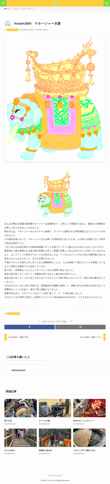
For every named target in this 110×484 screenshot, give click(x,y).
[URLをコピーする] (80, 327)
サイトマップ (55, 476)
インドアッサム (13, 30)
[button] (29, 327)
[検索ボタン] (107, 3)
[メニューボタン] (3, 3)
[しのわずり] (55, 3)
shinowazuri (18, 370)
